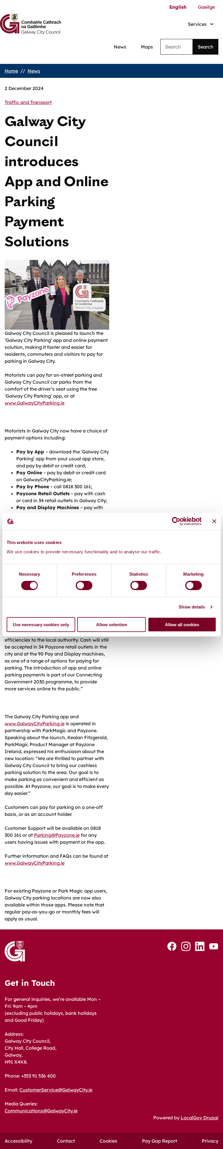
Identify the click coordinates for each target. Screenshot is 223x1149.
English (177, 7)
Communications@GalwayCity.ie (41, 1111)
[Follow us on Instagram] (185, 946)
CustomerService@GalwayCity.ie (55, 1090)
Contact (66, 1141)
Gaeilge (206, 7)
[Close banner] (214, 521)
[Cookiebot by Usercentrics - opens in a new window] (176, 521)
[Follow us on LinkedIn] (199, 946)
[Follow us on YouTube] (213, 946)
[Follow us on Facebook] (172, 946)
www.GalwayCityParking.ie (34, 403)
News (120, 47)
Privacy (210, 1141)
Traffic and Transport (28, 102)
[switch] (84, 585)
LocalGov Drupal (199, 1118)
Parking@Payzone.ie (57, 835)
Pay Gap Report (159, 1141)
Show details (192, 606)
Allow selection (111, 624)
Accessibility (18, 1141)
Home (11, 71)
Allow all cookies (182, 624)
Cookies (108, 1141)
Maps (147, 47)
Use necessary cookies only (41, 624)
